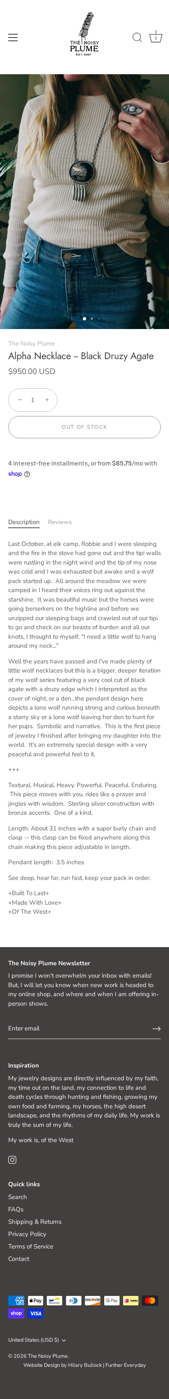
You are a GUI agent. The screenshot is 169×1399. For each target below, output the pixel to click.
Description (24, 522)
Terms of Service (30, 1246)
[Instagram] (12, 1159)
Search (17, 1197)
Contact (18, 1259)
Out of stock (84, 427)
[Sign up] (157, 1029)
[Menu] (13, 37)
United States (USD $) (33, 1340)
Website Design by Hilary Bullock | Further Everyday (84, 1365)
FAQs (15, 1209)
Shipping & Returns (35, 1222)
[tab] (28, 522)
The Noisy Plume (31, 343)
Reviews (60, 522)
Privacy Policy (27, 1234)
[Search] (137, 39)
